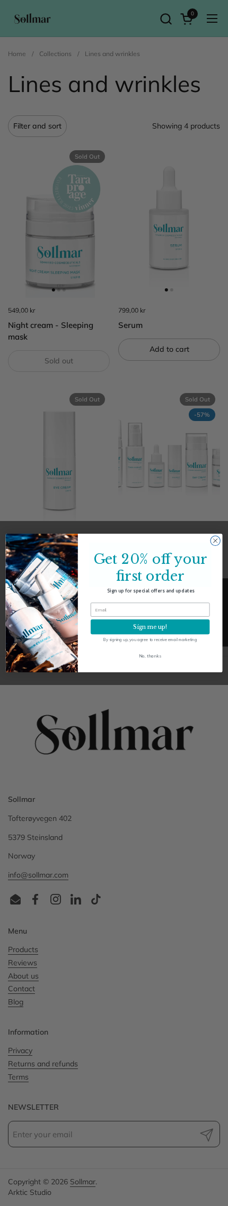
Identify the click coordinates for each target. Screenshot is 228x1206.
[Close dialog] (215, 540)
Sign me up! (150, 627)
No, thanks (150, 655)
